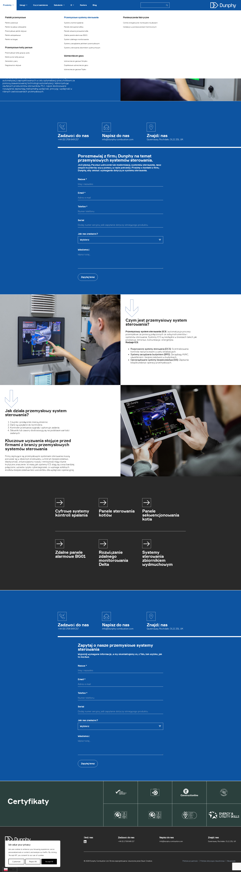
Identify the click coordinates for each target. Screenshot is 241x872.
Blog (95, 5)
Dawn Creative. (146, 861)
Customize (16, 861)
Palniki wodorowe (11, 23)
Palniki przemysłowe (15, 17)
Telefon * (82, 206)
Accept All (49, 861)
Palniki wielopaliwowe (13, 35)
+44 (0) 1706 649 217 (68, 139)
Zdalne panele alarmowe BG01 (75, 35)
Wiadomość (84, 249)
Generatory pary (11, 61)
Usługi (22, 5)
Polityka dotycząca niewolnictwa (212, 861)
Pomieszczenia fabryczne (136, 17)
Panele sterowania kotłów (73, 27)
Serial (81, 220)
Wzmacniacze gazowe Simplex (75, 61)
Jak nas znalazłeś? (88, 233)
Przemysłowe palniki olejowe (15, 31)
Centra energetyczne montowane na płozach (140, 23)
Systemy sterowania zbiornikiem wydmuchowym (82, 48)
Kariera (83, 5)
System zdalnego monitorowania (76, 39)
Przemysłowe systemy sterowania (81, 17)
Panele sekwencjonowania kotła (76, 31)
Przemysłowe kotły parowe (18, 47)
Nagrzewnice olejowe (13, 65)
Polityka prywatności (190, 861)
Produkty (7, 5)
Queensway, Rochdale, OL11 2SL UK (165, 139)
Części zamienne (40, 5)
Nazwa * (82, 179)
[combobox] (10, 869)
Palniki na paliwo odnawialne (15, 27)
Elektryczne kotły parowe (14, 57)
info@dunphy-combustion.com (117, 139)
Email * (81, 193)
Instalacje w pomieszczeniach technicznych (139, 27)
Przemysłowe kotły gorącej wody (17, 53)
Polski (10, 869)
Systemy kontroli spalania (73, 23)
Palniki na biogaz (11, 39)
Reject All (32, 861)
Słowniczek (231, 861)
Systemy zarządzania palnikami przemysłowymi (82, 43)
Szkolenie (58, 5)
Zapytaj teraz (88, 277)
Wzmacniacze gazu (73, 56)
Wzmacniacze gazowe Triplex (75, 69)
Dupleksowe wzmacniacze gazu (76, 65)
